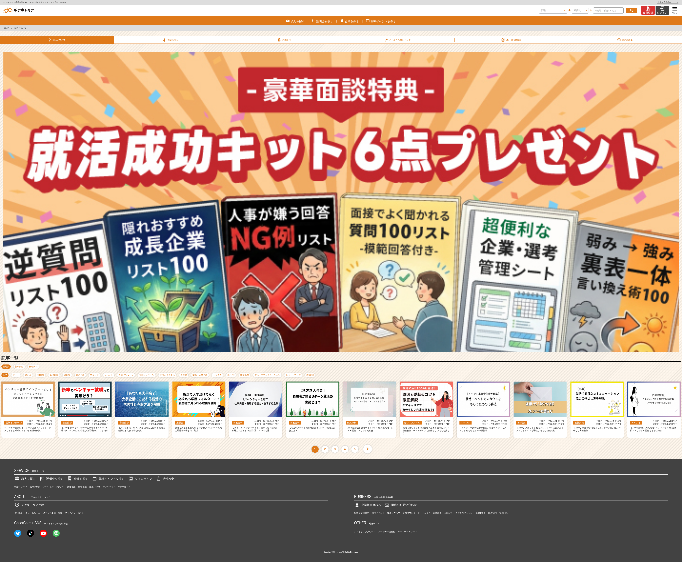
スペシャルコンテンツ (53, 486)
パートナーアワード (407, 532)
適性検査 (168, 478)
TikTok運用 (480, 513)
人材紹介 (448, 513)
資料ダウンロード (411, 513)
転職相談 (82, 486)
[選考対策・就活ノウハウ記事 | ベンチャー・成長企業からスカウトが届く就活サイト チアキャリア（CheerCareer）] (18, 10)
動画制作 (492, 513)
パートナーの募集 (386, 532)
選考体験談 (35, 486)
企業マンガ (94, 486)
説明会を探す (54, 478)
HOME (6, 28)
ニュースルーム (32, 513)
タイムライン (143, 478)
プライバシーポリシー (75, 513)
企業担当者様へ (668, 2)
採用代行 (503, 513)
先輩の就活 (172, 40)
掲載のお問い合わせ (404, 504)
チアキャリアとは (32, 504)
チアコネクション (463, 513)
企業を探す (81, 478)
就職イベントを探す (111, 478)
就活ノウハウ (59, 40)
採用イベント (378, 513)
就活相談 (71, 486)
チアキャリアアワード (364, 532)
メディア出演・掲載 (52, 513)
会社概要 (18, 513)
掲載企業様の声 (361, 513)
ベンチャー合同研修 (432, 513)
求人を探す (28, 478)
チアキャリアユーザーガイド (116, 486)
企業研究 (286, 40)
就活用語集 (627, 40)
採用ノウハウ (393, 513)
